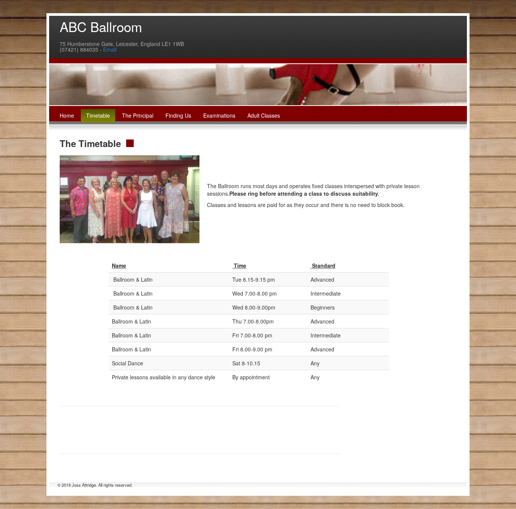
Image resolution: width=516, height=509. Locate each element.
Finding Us (178, 115)
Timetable (98, 115)
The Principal (137, 115)
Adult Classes (263, 115)
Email (109, 49)
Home (67, 115)
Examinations (219, 115)
